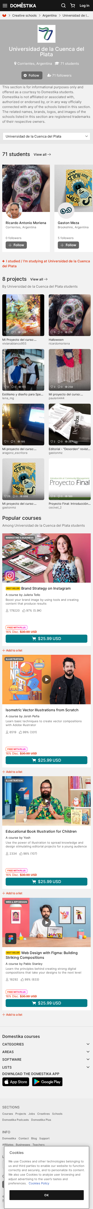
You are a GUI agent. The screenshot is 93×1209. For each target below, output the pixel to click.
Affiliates (7, 1144)
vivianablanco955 (14, 343)
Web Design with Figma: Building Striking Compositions (42, 955)
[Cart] (72, 5)
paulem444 (56, 398)
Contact (24, 1138)
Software (11, 1059)
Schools (57, 1113)
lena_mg (8, 398)
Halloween (56, 339)
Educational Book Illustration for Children (41, 831)
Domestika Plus (41, 1119)
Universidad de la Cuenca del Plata (46, 52)
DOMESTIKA (22, 5)
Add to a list (14, 650)
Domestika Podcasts (15, 1119)
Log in (84, 5)
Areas (8, 1052)
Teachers (38, 1144)
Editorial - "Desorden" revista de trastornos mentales (69, 451)
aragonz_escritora (14, 453)
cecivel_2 (55, 507)
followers (13, 238)
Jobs (31, 1113)
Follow (33, 75)
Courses (7, 1113)
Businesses (23, 1144)
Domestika (9, 1138)
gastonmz (56, 453)
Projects (20, 1113)
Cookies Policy (39, 1183)
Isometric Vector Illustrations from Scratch (42, 710)
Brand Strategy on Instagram (46, 588)
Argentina (49, 15)
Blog (34, 1138)
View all (40, 154)
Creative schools (24, 15)
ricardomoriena (59, 343)
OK (46, 1195)
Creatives (43, 1113)
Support (44, 1138)
